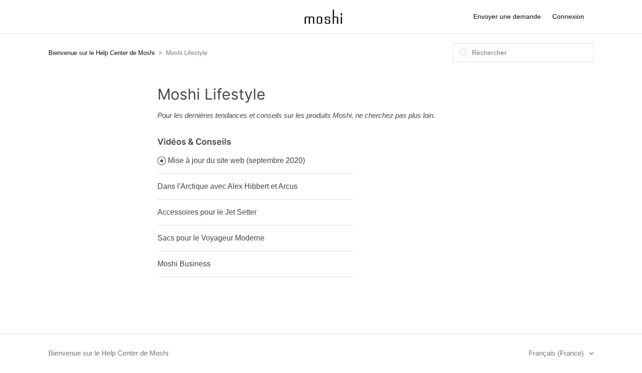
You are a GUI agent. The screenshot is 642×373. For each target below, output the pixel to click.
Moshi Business (184, 264)
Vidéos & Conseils (194, 142)
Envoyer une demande (507, 16)
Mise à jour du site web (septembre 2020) (236, 160)
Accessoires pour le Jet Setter (207, 212)
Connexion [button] (568, 16)
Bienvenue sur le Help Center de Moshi (101, 52)
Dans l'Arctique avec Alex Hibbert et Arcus (227, 186)
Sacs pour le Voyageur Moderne (211, 238)
